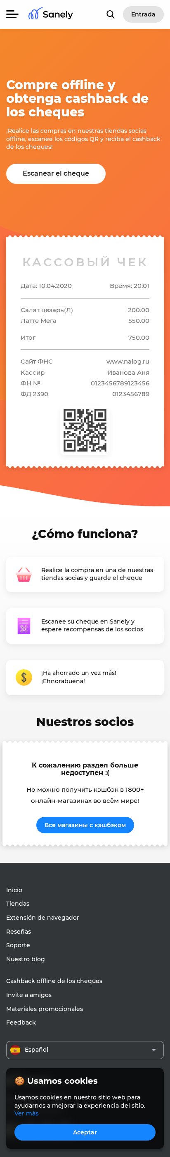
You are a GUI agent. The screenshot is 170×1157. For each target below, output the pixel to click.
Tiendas (17, 903)
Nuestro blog (25, 959)
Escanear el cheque (56, 173)
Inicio (14, 890)
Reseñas (18, 931)
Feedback (21, 1022)
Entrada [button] (143, 14)
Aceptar (85, 1132)
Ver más (26, 1113)
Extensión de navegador (42, 917)
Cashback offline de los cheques (54, 981)
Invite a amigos (29, 995)
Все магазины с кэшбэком (85, 825)
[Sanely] (50, 14)
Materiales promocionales (44, 1009)
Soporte (18, 945)
